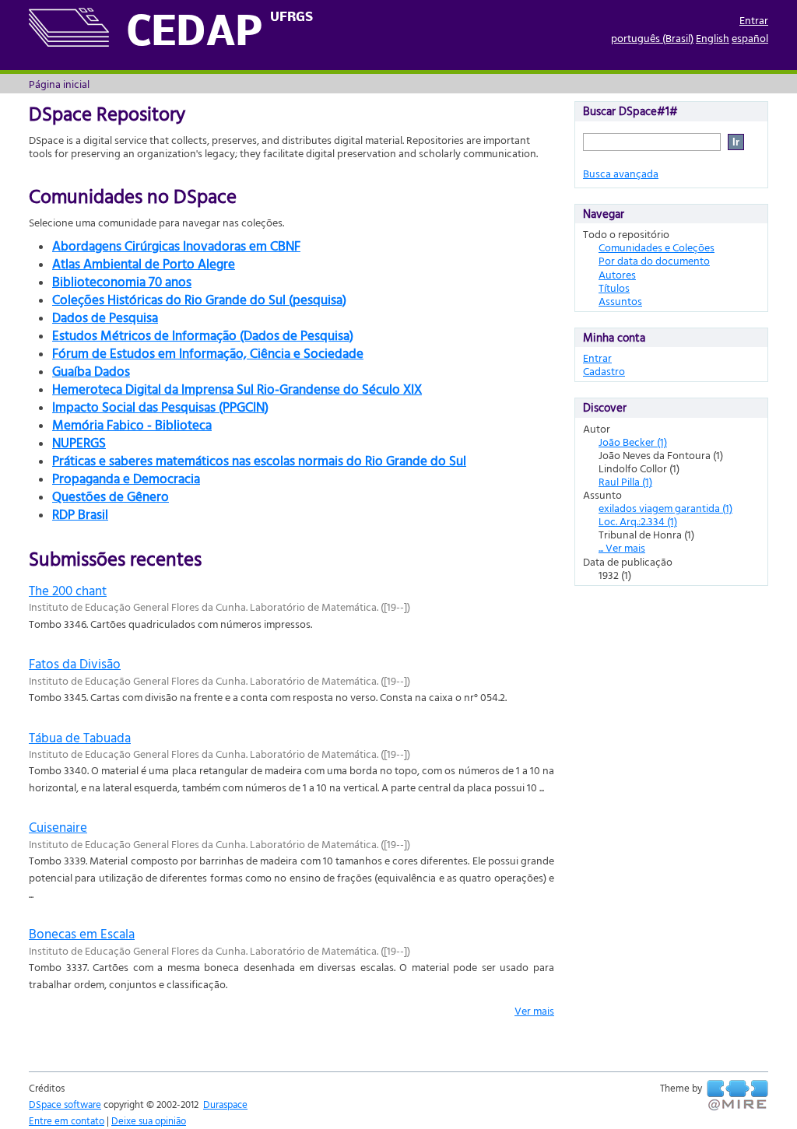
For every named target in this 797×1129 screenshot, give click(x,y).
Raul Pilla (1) (625, 481)
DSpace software (65, 1104)
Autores (617, 274)
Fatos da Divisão (75, 663)
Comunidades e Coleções (656, 247)
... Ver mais (622, 547)
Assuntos (620, 301)
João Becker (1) (633, 441)
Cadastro (604, 371)
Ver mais (534, 1010)
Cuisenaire (58, 826)
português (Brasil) (652, 38)
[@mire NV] (737, 1095)
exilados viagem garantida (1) (665, 508)
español (750, 38)
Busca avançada (620, 173)
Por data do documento (654, 260)
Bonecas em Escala (82, 933)
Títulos (614, 287)
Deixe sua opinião (148, 1120)
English (712, 38)
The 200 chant (68, 590)
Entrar (753, 20)
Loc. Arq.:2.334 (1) (638, 521)
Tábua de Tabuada (80, 737)
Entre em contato (66, 1120)
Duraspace (225, 1104)
